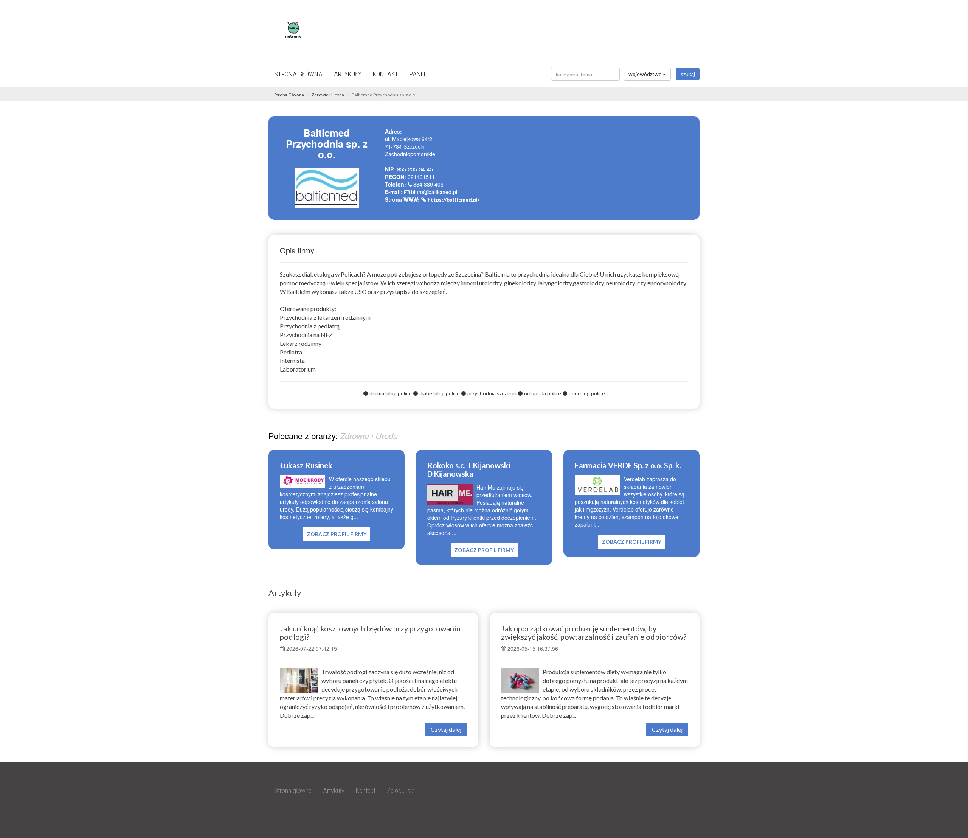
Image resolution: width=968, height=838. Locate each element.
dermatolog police (390, 393)
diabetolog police (439, 393)
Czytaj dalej (446, 729)
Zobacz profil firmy (336, 534)
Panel (418, 74)
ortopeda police (542, 393)
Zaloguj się (400, 790)
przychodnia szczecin (492, 393)
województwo (645, 74)
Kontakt (385, 74)
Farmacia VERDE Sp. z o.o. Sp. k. (628, 465)
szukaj (688, 74)
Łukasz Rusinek (306, 465)
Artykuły (347, 74)
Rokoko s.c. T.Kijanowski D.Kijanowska (468, 469)
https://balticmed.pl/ (453, 199)
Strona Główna (289, 95)
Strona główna (298, 74)
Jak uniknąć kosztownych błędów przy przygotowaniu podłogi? (370, 632)
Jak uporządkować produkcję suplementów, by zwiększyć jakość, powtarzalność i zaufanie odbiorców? (593, 632)
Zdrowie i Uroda (328, 95)
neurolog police (587, 393)
